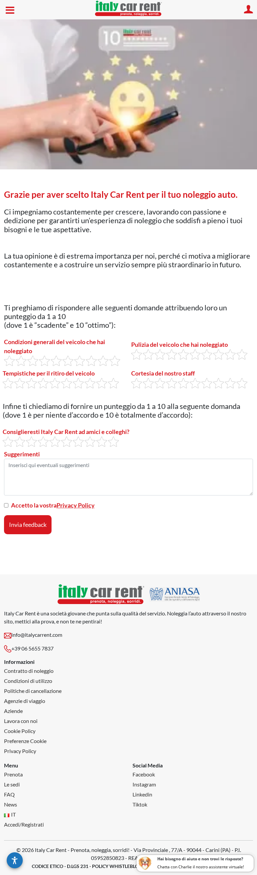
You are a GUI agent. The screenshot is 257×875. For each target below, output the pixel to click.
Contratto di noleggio (29, 671)
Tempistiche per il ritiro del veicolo (49, 373)
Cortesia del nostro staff (163, 373)
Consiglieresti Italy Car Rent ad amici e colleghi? (66, 431)
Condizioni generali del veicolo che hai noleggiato (54, 346)
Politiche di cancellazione (33, 691)
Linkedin (142, 794)
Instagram (144, 784)
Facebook (144, 774)
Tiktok (140, 804)
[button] (15, 860)
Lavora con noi (20, 721)
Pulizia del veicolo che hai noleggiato (179, 344)
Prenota (13, 774)
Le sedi (12, 784)
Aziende (13, 711)
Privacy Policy (76, 505)
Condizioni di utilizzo (28, 681)
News (10, 804)
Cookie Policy (19, 731)
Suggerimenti (22, 454)
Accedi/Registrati (24, 824)
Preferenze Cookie (25, 741)
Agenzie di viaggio (24, 701)
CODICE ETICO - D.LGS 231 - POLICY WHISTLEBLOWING (92, 866)
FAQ (9, 794)
